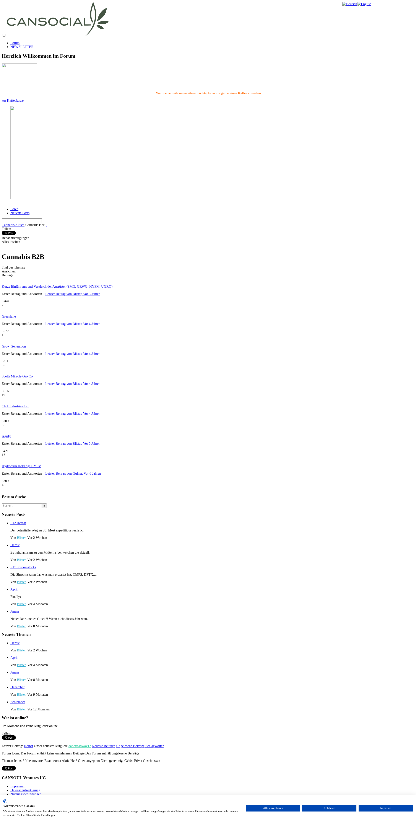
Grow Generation (14, 346)
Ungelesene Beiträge (130, 746)
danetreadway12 (79, 746)
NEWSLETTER (22, 47)
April (14, 589)
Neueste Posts (19, 213)
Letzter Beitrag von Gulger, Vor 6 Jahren (73, 473)
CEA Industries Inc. (15, 406)
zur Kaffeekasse (13, 100)
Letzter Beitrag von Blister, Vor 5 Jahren (72, 443)
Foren (14, 209)
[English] (365, 4)
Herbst (15, 545)
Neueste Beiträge (103, 746)
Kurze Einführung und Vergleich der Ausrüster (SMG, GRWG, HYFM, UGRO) (57, 286)
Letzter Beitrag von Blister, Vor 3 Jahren (72, 294)
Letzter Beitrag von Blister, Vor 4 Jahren (72, 324)
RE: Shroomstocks (23, 567)
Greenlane (9, 316)
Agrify (6, 436)
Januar (14, 611)
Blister (21, 537)
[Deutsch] (350, 4)
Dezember (17, 687)
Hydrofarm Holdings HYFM (21, 466)
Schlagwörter (154, 746)
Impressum (17, 786)
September (17, 702)
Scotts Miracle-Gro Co (17, 376)
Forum (15, 43)
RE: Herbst (18, 523)
